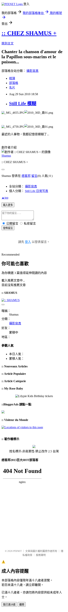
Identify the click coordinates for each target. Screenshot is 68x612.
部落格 (13, 83)
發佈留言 (8, 228)
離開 (21, 604)
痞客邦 (26, 175)
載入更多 (8, 205)
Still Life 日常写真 (36, 191)
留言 (34, 175)
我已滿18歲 (9, 604)
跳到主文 (8, 43)
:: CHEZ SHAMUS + (29, 33)
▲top (5, 197)
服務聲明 (41, 555)
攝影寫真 (32, 70)
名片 (12, 87)
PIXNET (17, 551)
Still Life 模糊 (22, 103)
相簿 (12, 78)
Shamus (6, 155)
